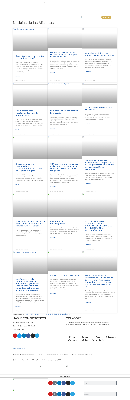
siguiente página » (64, 314)
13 (42, 314)
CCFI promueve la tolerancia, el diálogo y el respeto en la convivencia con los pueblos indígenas (64, 167)
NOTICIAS (51, 17)
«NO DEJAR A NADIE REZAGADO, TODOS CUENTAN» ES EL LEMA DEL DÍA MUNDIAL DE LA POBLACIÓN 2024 (98, 225)
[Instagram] (33, 335)
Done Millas (85, 339)
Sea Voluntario (98, 339)
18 (52, 314)
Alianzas (111, 337)
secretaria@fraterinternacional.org (24, 341)
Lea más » (18, 76)
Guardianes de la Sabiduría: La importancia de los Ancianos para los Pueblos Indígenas (30, 223)
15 (46, 314)
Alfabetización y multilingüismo (58, 222)
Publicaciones (62, 17)
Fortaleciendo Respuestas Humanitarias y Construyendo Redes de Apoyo (64, 54)
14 (44, 314)
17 (50, 314)
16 (48, 314)
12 (40, 314)
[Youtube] (15, 335)
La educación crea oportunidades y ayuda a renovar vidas (27, 113)
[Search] (116, 383)
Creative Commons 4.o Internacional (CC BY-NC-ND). (66, 349)
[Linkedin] (24, 335)
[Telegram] (37, 335)
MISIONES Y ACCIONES (25, 17)
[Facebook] (28, 335)
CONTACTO (74, 17)
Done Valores (72, 339)
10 (37, 314)
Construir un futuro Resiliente (64, 275)
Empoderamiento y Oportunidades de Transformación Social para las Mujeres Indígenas (28, 167)
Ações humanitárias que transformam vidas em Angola (99, 54)
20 (56, 314)
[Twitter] (19, 335)
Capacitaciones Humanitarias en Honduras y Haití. (29, 57)
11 (38, 314)
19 (54, 314)
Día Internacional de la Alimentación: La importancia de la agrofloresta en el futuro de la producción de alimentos (99, 164)
